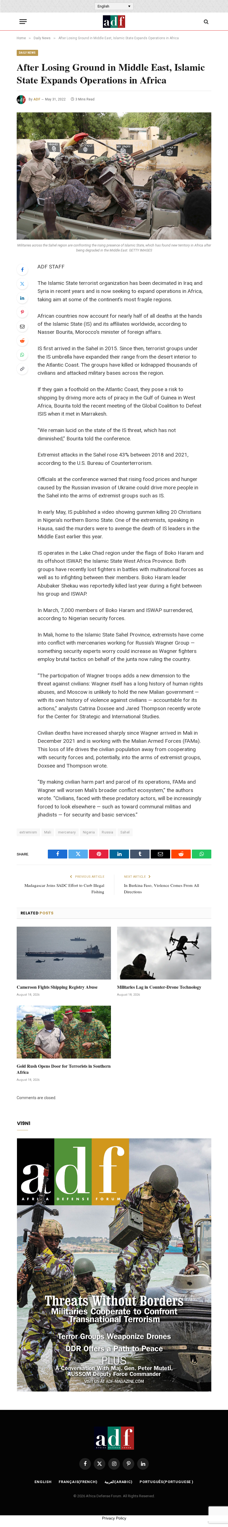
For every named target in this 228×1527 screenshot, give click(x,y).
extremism (28, 832)
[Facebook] (22, 269)
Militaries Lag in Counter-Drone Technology (159, 987)
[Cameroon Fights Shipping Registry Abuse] (64, 953)
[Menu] (23, 21)
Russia (107, 832)
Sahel (125, 832)
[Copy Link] (22, 368)
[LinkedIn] (22, 298)
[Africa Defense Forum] (114, 22)
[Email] (22, 326)
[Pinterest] (22, 312)
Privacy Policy (114, 1518)
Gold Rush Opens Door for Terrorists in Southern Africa (64, 1069)
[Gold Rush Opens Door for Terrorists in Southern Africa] (64, 1032)
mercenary (67, 832)
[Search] (206, 21)
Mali (47, 832)
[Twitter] (22, 283)
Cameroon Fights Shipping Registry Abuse (57, 987)
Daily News (27, 52)
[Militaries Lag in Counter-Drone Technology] (164, 953)
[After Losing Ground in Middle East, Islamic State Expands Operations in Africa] (114, 176)
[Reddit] (22, 340)
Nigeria (89, 832)
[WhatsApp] (22, 354)
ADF (36, 99)
